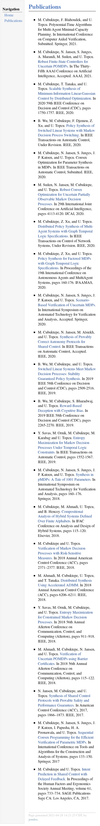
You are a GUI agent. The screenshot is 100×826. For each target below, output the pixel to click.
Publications (13, 20)
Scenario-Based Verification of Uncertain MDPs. (67, 302)
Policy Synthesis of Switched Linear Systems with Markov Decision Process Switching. (66, 130)
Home (8, 14)
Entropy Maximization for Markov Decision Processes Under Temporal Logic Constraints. (63, 444)
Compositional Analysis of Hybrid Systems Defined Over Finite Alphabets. (65, 516)
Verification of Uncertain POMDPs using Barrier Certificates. (63, 658)
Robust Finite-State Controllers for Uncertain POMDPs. (63, 64)
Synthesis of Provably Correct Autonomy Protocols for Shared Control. (65, 341)
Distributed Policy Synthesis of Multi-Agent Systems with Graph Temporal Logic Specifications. (65, 231)
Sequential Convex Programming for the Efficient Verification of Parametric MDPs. (65, 737)
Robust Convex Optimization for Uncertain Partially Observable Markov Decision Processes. (64, 196)
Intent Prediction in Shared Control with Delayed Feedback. (64, 774)
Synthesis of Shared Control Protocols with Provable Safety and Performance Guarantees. (64, 700)
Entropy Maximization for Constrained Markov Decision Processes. (65, 617)
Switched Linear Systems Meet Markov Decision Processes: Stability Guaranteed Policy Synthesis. (67, 373)
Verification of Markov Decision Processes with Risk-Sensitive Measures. (61, 553)
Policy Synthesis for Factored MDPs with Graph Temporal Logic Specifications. (64, 263)
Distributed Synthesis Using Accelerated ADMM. (65, 582)
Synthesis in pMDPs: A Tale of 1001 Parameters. (65, 477)
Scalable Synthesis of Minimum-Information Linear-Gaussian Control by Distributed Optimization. (66, 93)
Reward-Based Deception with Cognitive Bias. (61, 408)
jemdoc (33, 819)
